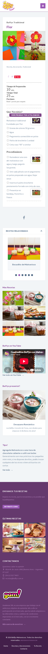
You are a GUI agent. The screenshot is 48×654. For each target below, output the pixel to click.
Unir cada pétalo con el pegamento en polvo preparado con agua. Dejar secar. (23, 175)
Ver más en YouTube (12, 375)
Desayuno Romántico (24, 424)
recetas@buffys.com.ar (14, 578)
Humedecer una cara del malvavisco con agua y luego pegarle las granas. (17, 162)
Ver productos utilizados (25, 115)
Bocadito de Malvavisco (24, 264)
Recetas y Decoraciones (21, 646)
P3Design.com (33, 640)
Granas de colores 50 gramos (22, 128)
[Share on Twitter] (12, 76)
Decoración (17, 67)
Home (6, 646)
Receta (9, 67)
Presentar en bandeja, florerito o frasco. (15, 194)
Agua (11, 132)
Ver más (6, 470)
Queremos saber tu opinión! (13, 566)
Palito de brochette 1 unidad (21, 140)
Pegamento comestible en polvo (23, 136)
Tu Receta (37, 646)
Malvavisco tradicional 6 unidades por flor (16, 122)
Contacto (23, 649)
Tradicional (27, 67)
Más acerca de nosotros (13, 624)
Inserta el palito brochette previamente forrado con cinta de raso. (23, 184)
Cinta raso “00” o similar (20, 144)
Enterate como (11, 507)
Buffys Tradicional (15, 22)
